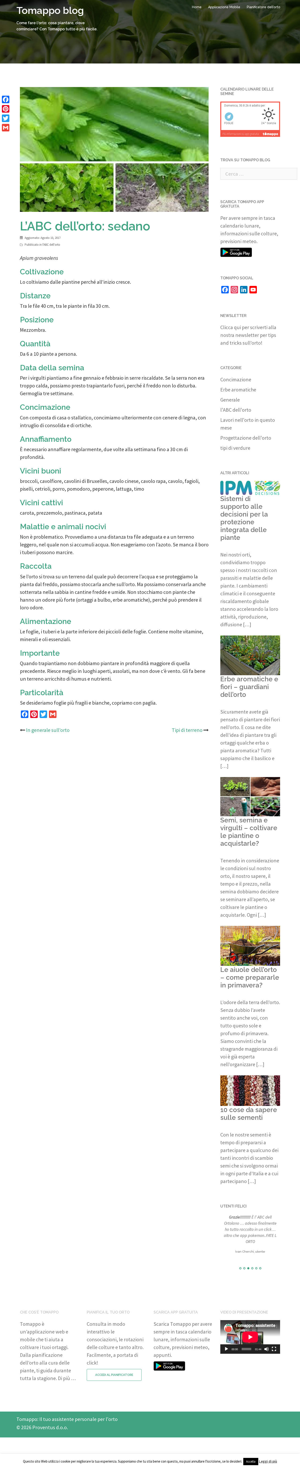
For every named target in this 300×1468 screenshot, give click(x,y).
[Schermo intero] (274, 1349)
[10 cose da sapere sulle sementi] (250, 1090)
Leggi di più (268, 1461)
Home (197, 7)
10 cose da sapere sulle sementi (248, 1113)
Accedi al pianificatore (114, 1375)
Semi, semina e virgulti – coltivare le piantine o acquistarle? (248, 831)
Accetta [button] (250, 1462)
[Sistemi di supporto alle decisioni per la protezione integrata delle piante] (250, 487)
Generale (230, 399)
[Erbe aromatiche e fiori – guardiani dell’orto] (250, 654)
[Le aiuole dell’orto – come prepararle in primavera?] (250, 945)
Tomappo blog (50, 10)
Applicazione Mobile (224, 7)
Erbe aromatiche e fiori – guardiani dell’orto (249, 686)
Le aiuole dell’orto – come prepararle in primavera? (249, 977)
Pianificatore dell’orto (263, 7)
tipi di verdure (235, 448)
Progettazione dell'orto (245, 437)
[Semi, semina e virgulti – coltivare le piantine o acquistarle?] (250, 796)
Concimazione (235, 379)
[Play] (226, 1349)
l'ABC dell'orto (51, 245)
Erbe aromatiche (238, 389)
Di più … (67, 1378)
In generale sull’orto (48, 730)
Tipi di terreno (187, 730)
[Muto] (266, 1349)
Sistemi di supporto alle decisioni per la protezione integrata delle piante (244, 518)
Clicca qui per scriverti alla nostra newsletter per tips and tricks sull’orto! (248, 335)
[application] (250, 1337)
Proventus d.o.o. (50, 1427)
